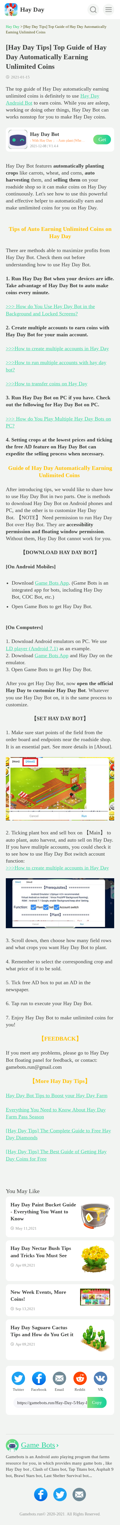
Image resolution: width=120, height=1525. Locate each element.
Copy (97, 1402)
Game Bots (38, 1445)
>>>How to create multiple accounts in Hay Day (57, 348)
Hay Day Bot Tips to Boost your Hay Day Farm (56, 1095)
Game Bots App (52, 583)
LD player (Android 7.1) (32, 648)
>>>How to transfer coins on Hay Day (46, 384)
